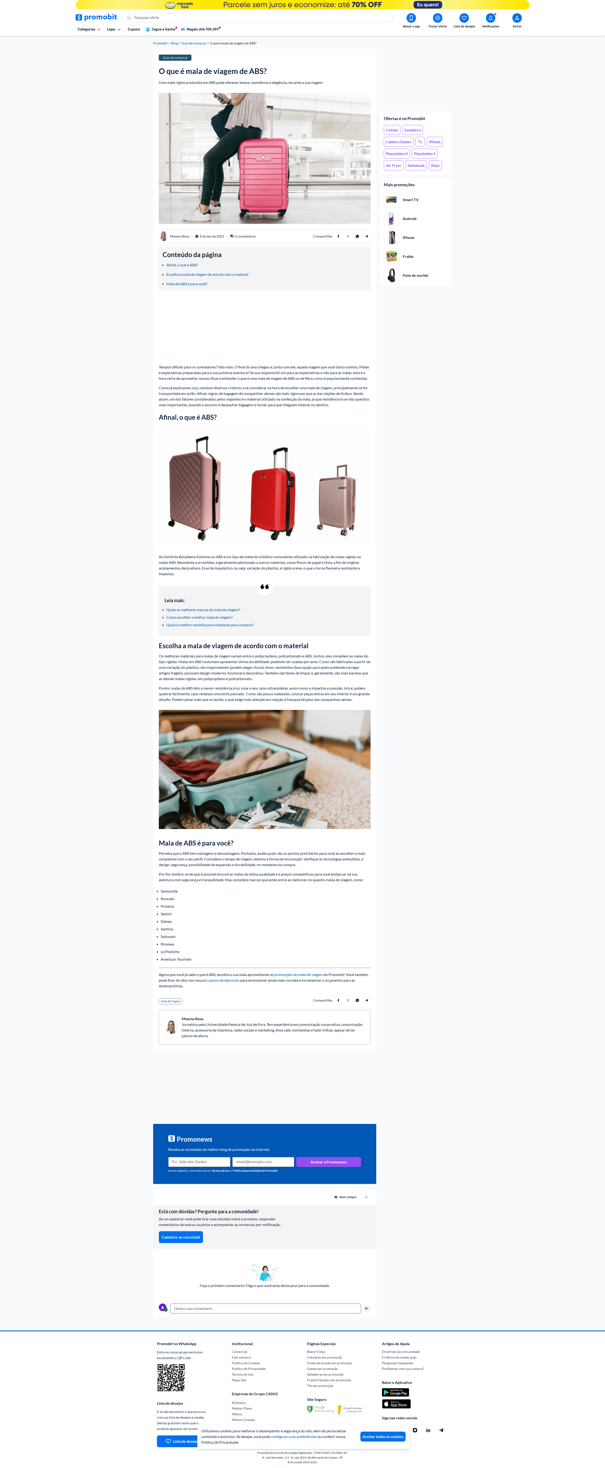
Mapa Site (239, 1380)
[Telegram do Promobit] (441, 1430)
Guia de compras (194, 43)
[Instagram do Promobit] (415, 1430)
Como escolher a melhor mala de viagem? (199, 617)
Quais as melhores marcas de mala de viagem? (203, 609)
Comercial (239, 1352)
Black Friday (316, 1352)
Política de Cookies (246, 1363)
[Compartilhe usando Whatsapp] (357, 236)
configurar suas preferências (294, 1436)
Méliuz (237, 1414)
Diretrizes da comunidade (401, 1352)
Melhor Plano (242, 1408)
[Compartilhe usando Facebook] (338, 236)
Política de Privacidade (249, 1369)
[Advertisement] (416, 78)
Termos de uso (220, 1170)
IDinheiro (239, 1403)
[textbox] (265, 1308)
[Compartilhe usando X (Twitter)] (348, 236)
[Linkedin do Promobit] (428, 1430)
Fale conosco (241, 1357)
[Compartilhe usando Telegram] (367, 236)
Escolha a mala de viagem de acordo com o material (207, 274)
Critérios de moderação (399, 1357)
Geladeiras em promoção (325, 1374)
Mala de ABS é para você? (186, 283)
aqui (195, 387)
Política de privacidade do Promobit (255, 1170)
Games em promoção (322, 1369)
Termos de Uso (242, 1374)
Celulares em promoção (324, 1357)
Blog (174, 43)
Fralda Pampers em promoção (329, 1380)
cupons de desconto (223, 980)
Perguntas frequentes (397, 1363)
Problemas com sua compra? (403, 1369)
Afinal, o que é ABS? (182, 265)
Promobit (160, 43)
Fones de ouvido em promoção (329, 1363)
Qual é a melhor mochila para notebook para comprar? (210, 624)
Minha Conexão (243, 1420)
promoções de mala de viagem (298, 974)
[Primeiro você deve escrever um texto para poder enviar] (367, 1308)
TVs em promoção (320, 1386)
